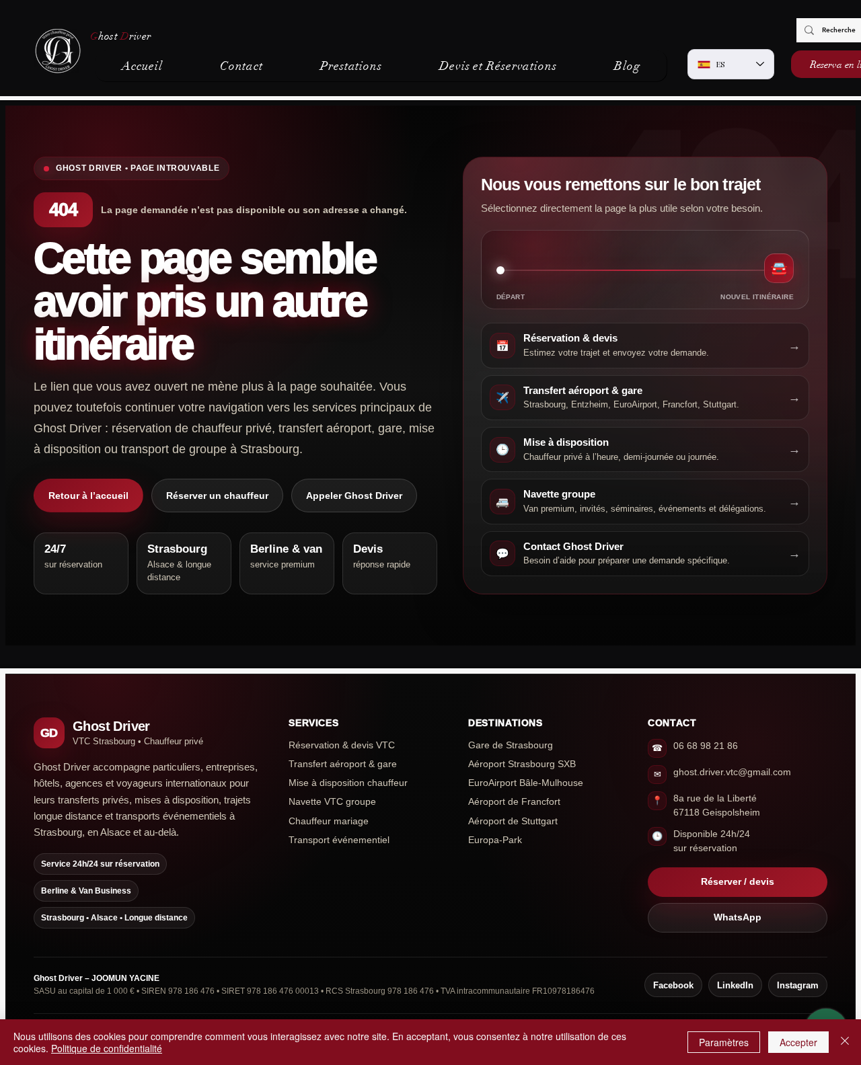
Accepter (798, 1042)
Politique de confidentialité (106, 1048)
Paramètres (724, 1042)
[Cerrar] (845, 1042)
